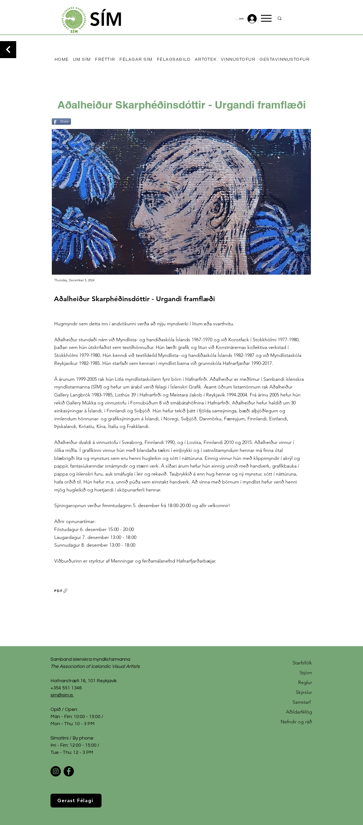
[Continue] (8, 49)
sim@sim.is (61, 695)
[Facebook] (69, 771)
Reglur (305, 682)
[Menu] (266, 18)
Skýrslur (304, 692)
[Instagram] (55, 771)
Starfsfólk (302, 663)
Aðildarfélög (299, 712)
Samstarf (302, 702)
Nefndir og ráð (296, 722)
